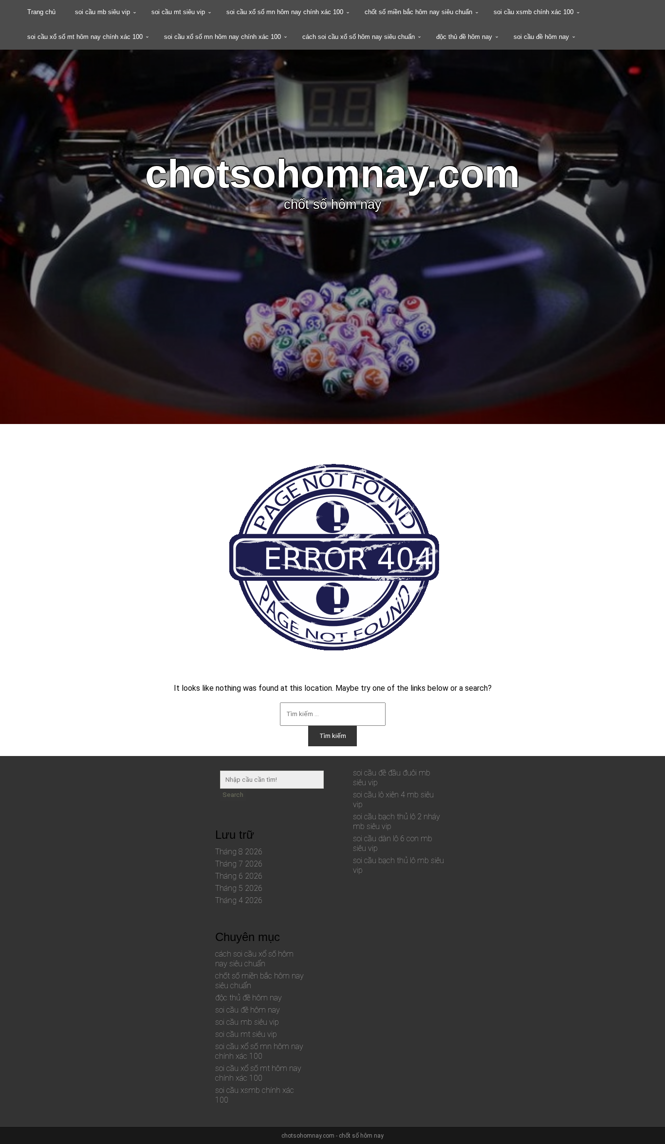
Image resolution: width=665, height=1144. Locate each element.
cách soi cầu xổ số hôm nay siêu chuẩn (358, 36)
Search (232, 794)
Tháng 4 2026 (238, 900)
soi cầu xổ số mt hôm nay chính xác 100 (85, 36)
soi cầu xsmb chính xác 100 (533, 12)
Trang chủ (41, 12)
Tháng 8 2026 (238, 851)
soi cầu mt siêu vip (178, 12)
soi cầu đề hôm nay (541, 36)
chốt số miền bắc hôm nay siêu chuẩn (418, 12)
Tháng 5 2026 (238, 888)
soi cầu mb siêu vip (102, 12)
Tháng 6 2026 (238, 876)
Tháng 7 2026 (238, 863)
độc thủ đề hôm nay (464, 36)
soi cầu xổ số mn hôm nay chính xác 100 (284, 12)
